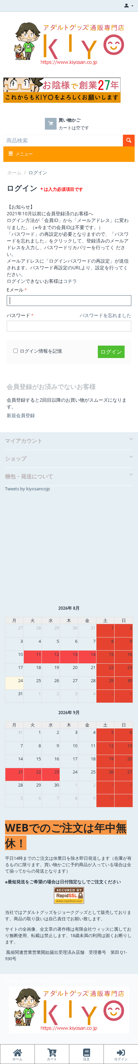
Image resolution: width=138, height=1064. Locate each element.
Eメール (15, 289)
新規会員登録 (21, 415)
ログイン (111, 351)
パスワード (18, 315)
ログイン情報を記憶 (41, 351)
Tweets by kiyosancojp (27, 489)
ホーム (14, 172)
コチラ (70, 281)
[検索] (129, 140)
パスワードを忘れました (105, 315)
